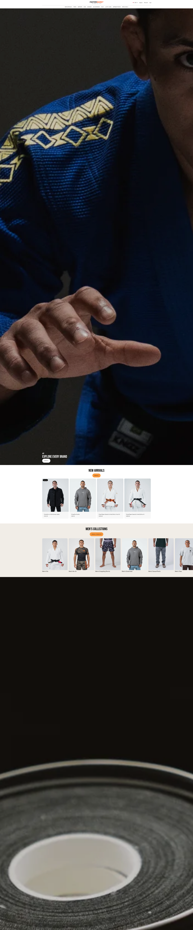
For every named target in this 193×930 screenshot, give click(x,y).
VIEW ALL (46, 460)
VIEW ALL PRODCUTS (96, 534)
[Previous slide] (44, 495)
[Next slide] (66, 495)
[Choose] (93, 509)
